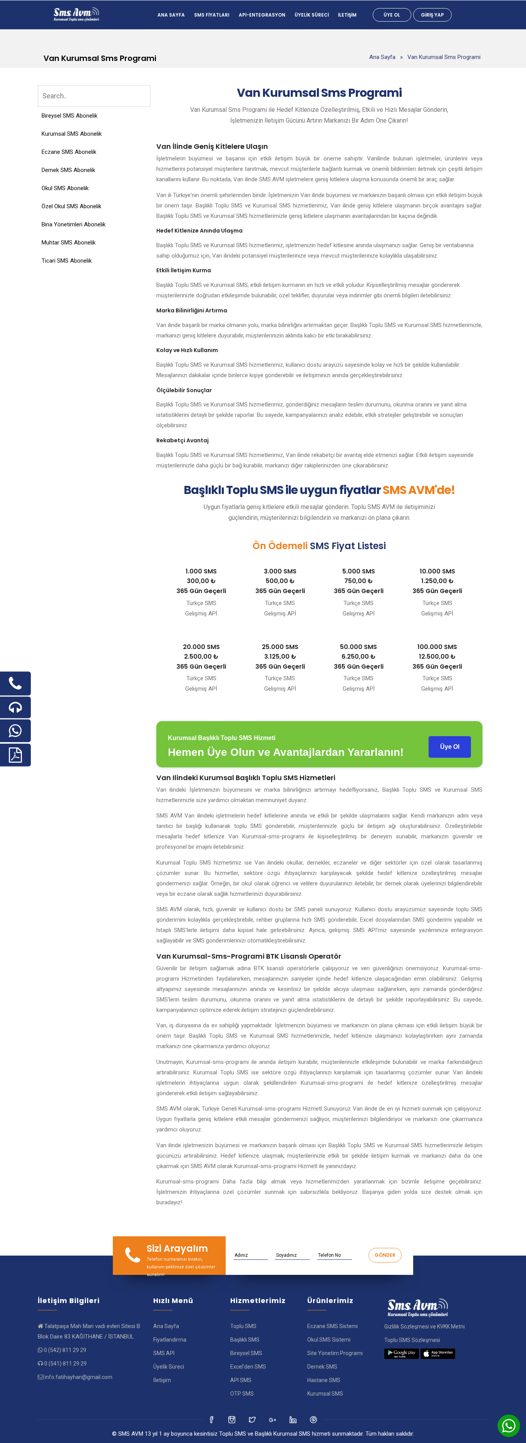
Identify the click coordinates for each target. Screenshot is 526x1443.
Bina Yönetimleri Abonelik (74, 224)
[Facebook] (212, 1419)
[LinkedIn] (273, 1419)
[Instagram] (252, 1419)
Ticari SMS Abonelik (67, 260)
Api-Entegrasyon (262, 15)
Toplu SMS (243, 1326)
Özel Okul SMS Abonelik (71, 206)
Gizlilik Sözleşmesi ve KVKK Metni (424, 1326)
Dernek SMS (322, 1367)
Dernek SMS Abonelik (68, 170)
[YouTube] (293, 1419)
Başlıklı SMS (245, 1340)
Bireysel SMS (246, 1353)
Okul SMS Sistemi (328, 1340)
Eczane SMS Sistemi (332, 1326)
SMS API (163, 1353)
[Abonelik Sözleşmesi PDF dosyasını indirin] (15, 755)
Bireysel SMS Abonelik (69, 115)
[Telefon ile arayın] (15, 684)
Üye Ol (392, 15)
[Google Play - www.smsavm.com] (401, 1353)
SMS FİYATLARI (211, 15)
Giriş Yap (432, 15)
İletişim (347, 15)
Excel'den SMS (248, 1367)
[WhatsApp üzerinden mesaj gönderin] (15, 731)
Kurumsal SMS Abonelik (72, 133)
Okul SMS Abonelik (65, 188)
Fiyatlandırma (169, 1340)
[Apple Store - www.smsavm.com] (437, 1353)
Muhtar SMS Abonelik (68, 242)
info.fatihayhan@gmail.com (78, 1377)
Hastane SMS (323, 1380)
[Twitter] (232, 1419)
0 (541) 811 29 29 (65, 1363)
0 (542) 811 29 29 (65, 1350)
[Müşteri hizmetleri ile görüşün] (15, 707)
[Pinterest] (314, 1419)
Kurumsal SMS (325, 1394)
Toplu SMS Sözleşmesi (412, 1340)
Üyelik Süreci (312, 15)
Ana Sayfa (171, 15)
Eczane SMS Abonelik (69, 151)
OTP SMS (242, 1394)
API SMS (240, 1380)
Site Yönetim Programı (335, 1353)
